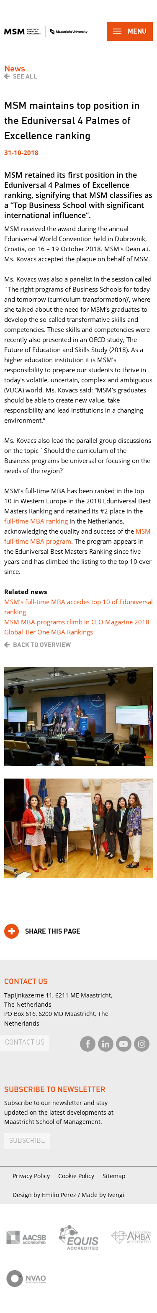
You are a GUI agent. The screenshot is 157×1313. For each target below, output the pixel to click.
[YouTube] (123, 1044)
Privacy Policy (31, 1176)
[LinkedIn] (105, 1044)
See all (25, 76)
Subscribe (27, 1141)
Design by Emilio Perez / (47, 1195)
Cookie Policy (76, 1176)
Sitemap (114, 1176)
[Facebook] (87, 1044)
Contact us (24, 1042)
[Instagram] (141, 1044)
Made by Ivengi (103, 1195)
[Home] (46, 31)
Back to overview (42, 645)
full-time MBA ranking (36, 521)
